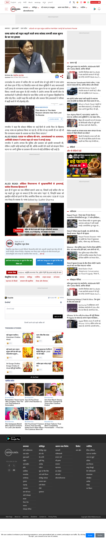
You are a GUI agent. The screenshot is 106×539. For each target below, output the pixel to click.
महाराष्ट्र (25, 485)
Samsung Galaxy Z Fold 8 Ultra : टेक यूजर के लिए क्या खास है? (83, 300)
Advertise (25, 517)
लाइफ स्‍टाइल (46, 277)
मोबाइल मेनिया (75, 279)
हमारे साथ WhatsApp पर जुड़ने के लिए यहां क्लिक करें (19, 262)
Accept (90, 535)
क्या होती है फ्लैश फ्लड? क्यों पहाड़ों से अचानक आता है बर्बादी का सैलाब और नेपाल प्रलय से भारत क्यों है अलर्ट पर (83, 99)
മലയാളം (38, 2)
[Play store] (95, 9)
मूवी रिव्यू (41, 460)
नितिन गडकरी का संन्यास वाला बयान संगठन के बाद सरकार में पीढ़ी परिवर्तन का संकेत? (84, 131)
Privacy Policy (52, 517)
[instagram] (81, 2)
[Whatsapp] (88, 2)
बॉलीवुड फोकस (43, 478)
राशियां (88, 460)
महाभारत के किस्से (11, 281)
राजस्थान (25, 488)
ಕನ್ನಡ (44, 2)
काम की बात (26, 492)
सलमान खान (42, 481)
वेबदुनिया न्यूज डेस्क (18, 75)
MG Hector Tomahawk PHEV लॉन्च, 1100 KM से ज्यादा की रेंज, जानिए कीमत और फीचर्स (83, 83)
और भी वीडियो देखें (74, 150)
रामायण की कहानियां (26, 281)
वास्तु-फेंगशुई (89, 467)
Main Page (9, 517)
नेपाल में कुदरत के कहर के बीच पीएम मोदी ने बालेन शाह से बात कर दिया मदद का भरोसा (84, 264)
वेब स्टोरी (41, 457)
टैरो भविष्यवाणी (90, 471)
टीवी (40, 488)
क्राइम (24, 499)
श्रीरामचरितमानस (28, 11)
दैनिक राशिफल (90, 450)
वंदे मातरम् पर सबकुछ (48, 7)
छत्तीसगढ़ (25, 478)
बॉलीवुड (34, 7)
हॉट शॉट (41, 454)
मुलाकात (41, 492)
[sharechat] (77, 2)
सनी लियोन (42, 485)
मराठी (24, 2)
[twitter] (73, 2)
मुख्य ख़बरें (15, 28)
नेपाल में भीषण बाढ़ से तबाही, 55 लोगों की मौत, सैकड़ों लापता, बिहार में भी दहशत (83, 232)
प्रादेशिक (25, 471)
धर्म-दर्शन (57, 474)
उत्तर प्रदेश (24, 28)
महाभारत (58, 467)
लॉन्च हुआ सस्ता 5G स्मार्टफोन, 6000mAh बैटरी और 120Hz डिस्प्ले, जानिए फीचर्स (83, 67)
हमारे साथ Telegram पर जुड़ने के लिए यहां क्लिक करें (49, 262)
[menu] (7, 9)
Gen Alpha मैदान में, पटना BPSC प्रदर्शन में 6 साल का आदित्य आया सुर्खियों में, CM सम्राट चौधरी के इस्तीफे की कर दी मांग (84, 115)
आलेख (41, 464)
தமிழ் (19, 2)
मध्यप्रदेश (25, 474)
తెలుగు (30, 2)
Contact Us (42, 517)
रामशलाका (89, 474)
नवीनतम (73, 211)
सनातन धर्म (58, 457)
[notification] (99, 9)
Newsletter (94, 2)
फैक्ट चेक (26, 502)
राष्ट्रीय (24, 460)
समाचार (25, 7)
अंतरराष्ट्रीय (26, 464)
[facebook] (70, 2)
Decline (100, 535)
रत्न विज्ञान (89, 488)
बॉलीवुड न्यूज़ (42, 450)
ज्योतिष (83, 7)
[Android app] (13, 438)
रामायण (57, 464)
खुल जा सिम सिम (44, 471)
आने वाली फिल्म (43, 474)
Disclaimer (34, 517)
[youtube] (84, 2)
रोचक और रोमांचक (42, 281)
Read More (18, 230)
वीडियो (72, 147)
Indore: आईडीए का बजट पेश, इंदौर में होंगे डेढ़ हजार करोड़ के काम (39, 272)
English (13, 2)
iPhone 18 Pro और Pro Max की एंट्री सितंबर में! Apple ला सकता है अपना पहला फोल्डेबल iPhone (83, 316)
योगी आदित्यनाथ (27, 450)
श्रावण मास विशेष (63, 7)
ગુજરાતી (50, 2)
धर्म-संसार (57, 277)
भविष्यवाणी (58, 454)
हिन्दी (7, 2)
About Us (17, 517)
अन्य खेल (78, 450)
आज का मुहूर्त (90, 457)
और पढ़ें (42, 254)
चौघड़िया (88, 478)
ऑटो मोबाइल (27, 495)
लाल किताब (89, 464)
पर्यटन (40, 467)
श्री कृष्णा (58, 460)
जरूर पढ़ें (73, 62)
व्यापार (25, 506)
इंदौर (24, 467)
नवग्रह (88, 485)
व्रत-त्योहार (58, 471)
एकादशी (57, 450)
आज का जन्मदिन (91, 454)
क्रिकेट (74, 7)
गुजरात (25, 481)
